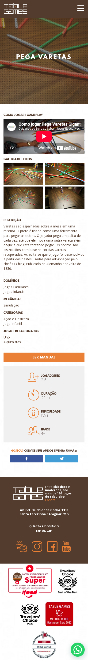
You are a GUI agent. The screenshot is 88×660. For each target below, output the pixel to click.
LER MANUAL (44, 357)
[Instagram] (37, 545)
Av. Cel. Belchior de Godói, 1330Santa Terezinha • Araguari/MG (44, 512)
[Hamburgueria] (21, 545)
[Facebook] (52, 545)
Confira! (50, 500)
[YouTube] (66, 545)
